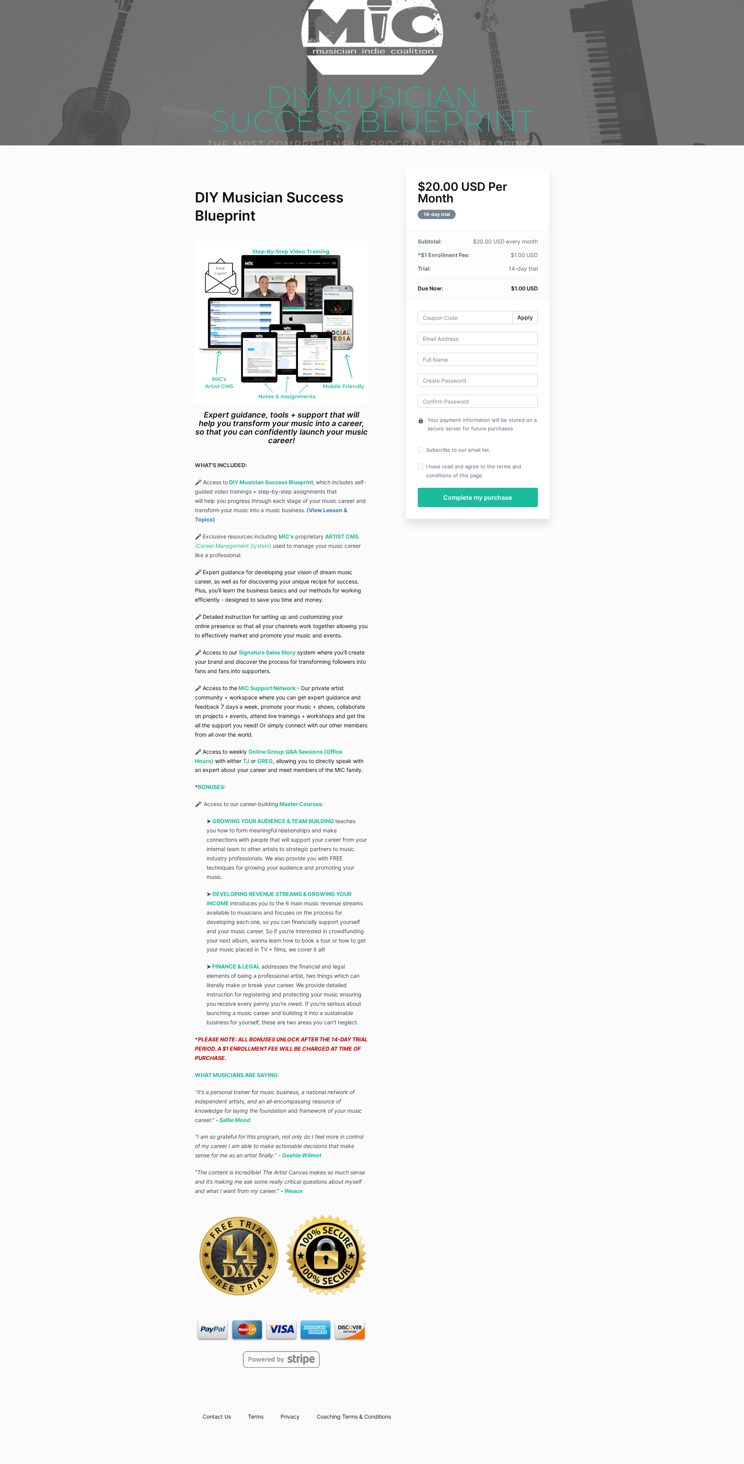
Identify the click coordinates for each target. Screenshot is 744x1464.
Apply (525, 317)
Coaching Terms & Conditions (354, 1416)
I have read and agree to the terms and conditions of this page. (473, 470)
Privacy (290, 1416)
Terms (256, 1416)
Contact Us (217, 1416)
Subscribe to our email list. (458, 450)
